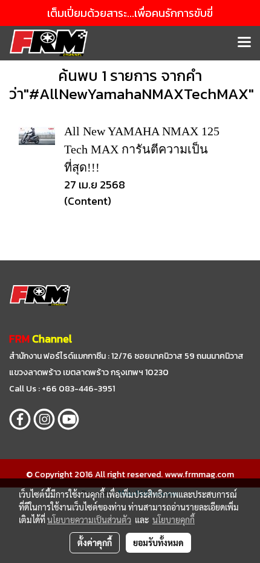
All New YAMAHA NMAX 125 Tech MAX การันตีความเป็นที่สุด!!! (141, 149)
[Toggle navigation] (244, 43)
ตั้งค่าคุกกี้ (94, 542)
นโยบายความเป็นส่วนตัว (89, 519)
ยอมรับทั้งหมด (158, 542)
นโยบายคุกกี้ (173, 519)
